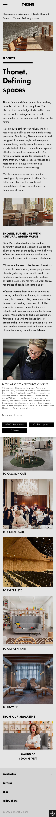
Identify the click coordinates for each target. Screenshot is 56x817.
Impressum (18, 415)
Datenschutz (7, 415)
